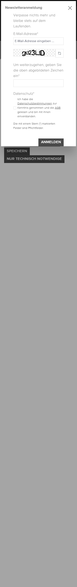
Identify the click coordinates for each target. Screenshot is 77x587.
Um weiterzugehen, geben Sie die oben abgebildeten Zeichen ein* (38, 70)
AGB (58, 107)
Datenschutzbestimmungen (34, 103)
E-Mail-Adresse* (25, 34)
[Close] (70, 8)
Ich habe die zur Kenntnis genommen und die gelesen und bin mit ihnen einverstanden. (39, 108)
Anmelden (51, 142)
